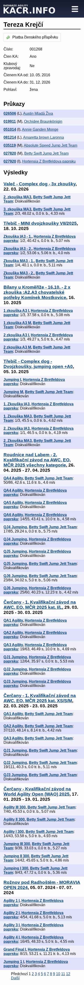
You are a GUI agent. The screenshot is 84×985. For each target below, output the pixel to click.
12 (68, 974)
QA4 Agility (13, 478)
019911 (10, 121)
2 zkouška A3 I (16, 335)
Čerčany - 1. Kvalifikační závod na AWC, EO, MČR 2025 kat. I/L (40, 605)
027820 (10, 153)
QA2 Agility (13, 633)
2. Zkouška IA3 (17, 428)
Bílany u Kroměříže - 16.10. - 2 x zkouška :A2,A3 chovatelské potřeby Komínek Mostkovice (37, 292)
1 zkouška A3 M (17, 323)
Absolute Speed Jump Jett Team (50, 145)
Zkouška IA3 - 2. (18, 249)
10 (58, 974)
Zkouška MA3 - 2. (19, 273)
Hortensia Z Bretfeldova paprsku (49, 161)
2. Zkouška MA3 (18, 441)
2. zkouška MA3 (17, 197)
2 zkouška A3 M (17, 347)
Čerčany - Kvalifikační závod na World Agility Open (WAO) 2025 (37, 791)
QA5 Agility (13, 503)
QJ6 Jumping (15, 576)
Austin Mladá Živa (38, 113)
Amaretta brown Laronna (43, 137)
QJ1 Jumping (15, 657)
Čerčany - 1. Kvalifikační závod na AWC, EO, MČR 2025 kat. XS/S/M (40, 698)
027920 (10, 161)
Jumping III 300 (17, 844)
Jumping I (12, 380)
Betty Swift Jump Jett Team (46, 153)
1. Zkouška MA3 (18, 416)
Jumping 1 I (14, 962)
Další (15, 978)
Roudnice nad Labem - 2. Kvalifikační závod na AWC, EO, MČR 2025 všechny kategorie (37, 460)
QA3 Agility (13, 645)
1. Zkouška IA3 (17, 404)
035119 (10, 145)
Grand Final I (15, 949)
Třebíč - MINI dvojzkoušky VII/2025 (40, 223)
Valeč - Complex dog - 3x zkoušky (40, 183)
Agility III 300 (15, 807)
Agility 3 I (12, 925)
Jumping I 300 (16, 868)
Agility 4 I (12, 937)
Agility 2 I (12, 913)
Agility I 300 (14, 832)
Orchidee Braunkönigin (43, 121)
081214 (10, 137)
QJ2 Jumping (15, 669)
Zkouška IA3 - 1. (18, 236)
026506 (10, 113)
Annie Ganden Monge (40, 129)
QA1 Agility (13, 620)
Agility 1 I (12, 901)
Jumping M (13, 392)
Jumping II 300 (16, 856)
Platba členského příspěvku (35, 37)
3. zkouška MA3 (17, 209)
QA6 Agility (13, 515)
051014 (10, 129)
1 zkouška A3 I (16, 311)
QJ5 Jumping (15, 551)
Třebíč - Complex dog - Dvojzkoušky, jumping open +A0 (38, 364)
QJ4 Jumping (15, 527)
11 (63, 974)
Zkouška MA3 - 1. (19, 261)
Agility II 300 (14, 819)
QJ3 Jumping (15, 681)
